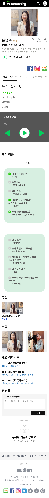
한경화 (30, 383)
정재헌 (24, 374)
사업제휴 (24, 476)
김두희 (5, 383)
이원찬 (18, 374)
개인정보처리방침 (11, 480)
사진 (28, 76)
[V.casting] (18, 4)
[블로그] (5, 490)
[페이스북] (12, 490)
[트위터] (24, 490)
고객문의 (41, 480)
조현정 (30, 374)
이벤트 (31, 480)
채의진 (17, 366)
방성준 (11, 374)
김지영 (5, 366)
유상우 (24, 383)
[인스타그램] (18, 490)
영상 (21, 76)
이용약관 (34, 476)
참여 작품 (37, 76)
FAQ (24, 480)
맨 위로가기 (24, 463)
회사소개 (14, 476)
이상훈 (11, 366)
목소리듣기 (10, 76)
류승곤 (11, 383)
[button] (38, 3)
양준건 (18, 383)
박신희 (5, 374)
